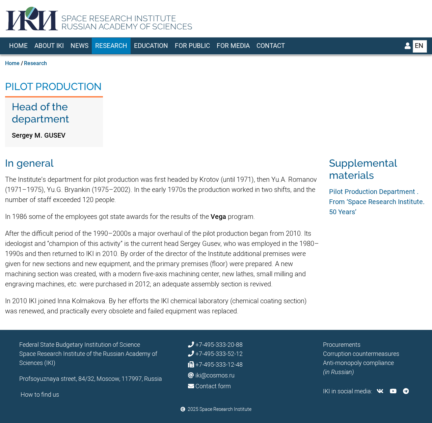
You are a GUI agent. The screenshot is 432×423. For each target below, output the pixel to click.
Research (111, 46)
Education (151, 46)
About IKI (49, 46)
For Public (192, 46)
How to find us (40, 394)
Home (18, 46)
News (79, 46)
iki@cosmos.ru (215, 375)
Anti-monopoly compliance (358, 362)
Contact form (213, 386)
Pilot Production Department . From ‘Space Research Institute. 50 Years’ (377, 202)
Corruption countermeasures (361, 353)
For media (233, 46)
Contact (270, 46)
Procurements (341, 344)
